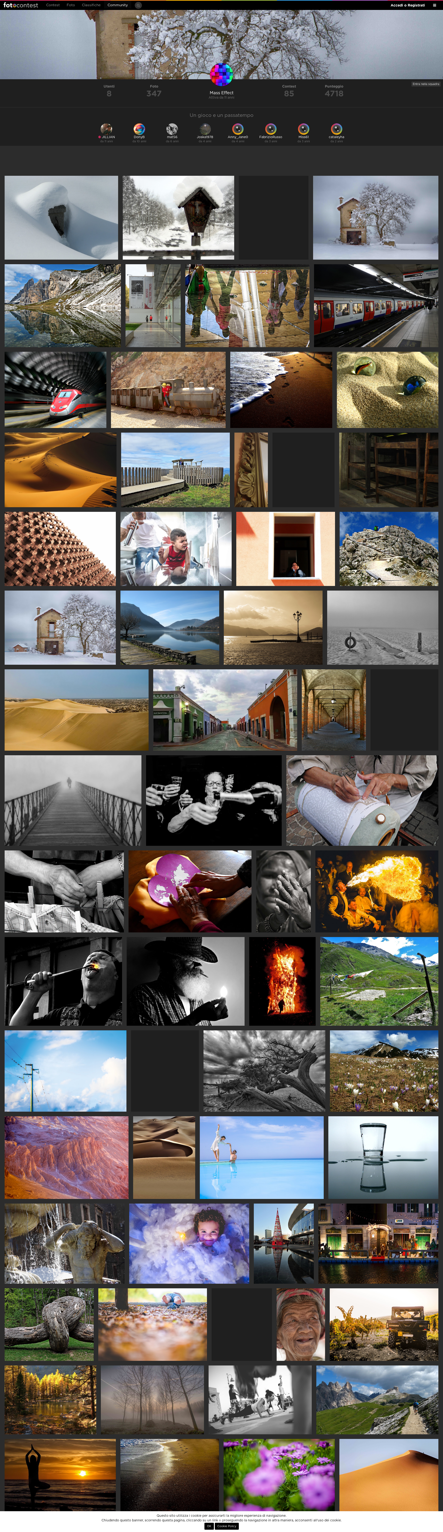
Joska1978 (205, 137)
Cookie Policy (226, 1526)
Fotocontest (20, 4)
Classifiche (91, 5)
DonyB (139, 137)
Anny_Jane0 (238, 137)
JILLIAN (108, 137)
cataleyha (336, 137)
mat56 (172, 137)
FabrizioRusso (270, 137)
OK (209, 1526)
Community (118, 5)
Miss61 (304, 137)
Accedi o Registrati (408, 5)
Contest (53, 5)
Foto (71, 5)
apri (61, 217)
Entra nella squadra (426, 84)
